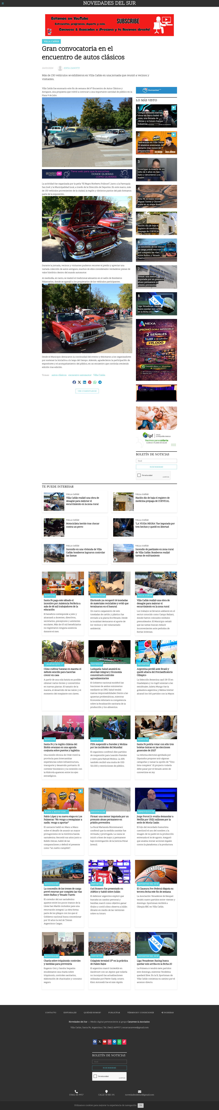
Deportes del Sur (148, 884)
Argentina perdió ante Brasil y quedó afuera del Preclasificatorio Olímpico (155, 672)
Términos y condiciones (140, 1012)
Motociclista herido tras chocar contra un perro (82, 525)
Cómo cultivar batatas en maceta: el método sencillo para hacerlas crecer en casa (62, 672)
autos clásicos (59, 375)
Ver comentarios (87, 391)
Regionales (98, 595)
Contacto (50, 1012)
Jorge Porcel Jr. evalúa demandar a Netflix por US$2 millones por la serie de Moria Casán (155, 820)
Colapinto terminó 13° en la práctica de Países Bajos (109, 962)
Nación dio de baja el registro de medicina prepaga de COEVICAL (153, 499)
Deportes (143, 664)
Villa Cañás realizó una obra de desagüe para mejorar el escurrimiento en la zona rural (82, 501)
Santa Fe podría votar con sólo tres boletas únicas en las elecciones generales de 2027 (155, 747)
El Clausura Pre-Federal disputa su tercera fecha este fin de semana (155, 890)
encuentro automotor (80, 375)
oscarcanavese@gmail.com (135, 1027)
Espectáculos (146, 812)
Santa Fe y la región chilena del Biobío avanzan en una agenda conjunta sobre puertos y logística (62, 747)
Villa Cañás (51, 41)
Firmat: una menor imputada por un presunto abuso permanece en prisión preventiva (109, 820)
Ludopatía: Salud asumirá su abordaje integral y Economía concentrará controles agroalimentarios (106, 674)
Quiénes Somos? (92, 1012)
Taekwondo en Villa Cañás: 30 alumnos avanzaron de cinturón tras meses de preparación (151, 147)
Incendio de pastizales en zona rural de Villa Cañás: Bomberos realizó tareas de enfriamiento (155, 552)
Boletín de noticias (152, 454)
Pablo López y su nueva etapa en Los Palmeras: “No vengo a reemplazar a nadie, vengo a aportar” (63, 820)
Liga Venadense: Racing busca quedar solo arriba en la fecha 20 (154, 962)
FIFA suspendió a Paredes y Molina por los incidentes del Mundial (108, 746)
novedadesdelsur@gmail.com (139, 1094)
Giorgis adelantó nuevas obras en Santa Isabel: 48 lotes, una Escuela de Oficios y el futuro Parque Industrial (150, 118)
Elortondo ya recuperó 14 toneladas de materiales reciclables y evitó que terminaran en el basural (109, 603)
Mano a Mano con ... (56, 812)
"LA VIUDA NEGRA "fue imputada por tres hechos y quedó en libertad (155, 525)
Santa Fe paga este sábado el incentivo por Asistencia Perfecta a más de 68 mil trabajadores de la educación (62, 605)
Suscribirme (156, 467)
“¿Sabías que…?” (54, 664)
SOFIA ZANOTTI (72, 68)
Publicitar (114, 1012)
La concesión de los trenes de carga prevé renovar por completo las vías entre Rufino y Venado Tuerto (63, 892)
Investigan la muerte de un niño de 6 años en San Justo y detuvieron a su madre (151, 173)
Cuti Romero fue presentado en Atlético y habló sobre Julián (106, 890)
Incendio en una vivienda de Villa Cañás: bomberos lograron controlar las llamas (85, 552)
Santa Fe (50, 595)
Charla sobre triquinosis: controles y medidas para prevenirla (62, 962)
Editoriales (70, 1012)
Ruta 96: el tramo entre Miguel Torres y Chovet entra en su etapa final (149, 201)
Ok (140, 1105)
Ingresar (168, 1012)
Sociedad (96, 664)
